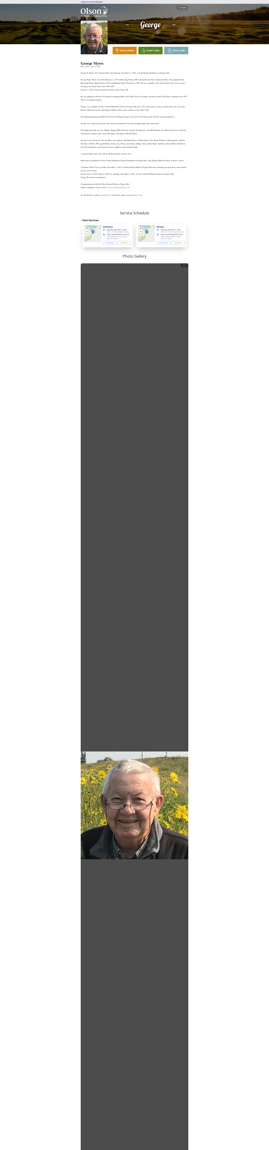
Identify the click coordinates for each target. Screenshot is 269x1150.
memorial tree (106, 195)
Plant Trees (124, 243)
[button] (92, 231)
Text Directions (109, 243)
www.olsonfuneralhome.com (119, 187)
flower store (137, 195)
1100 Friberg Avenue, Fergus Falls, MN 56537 (117, 237)
